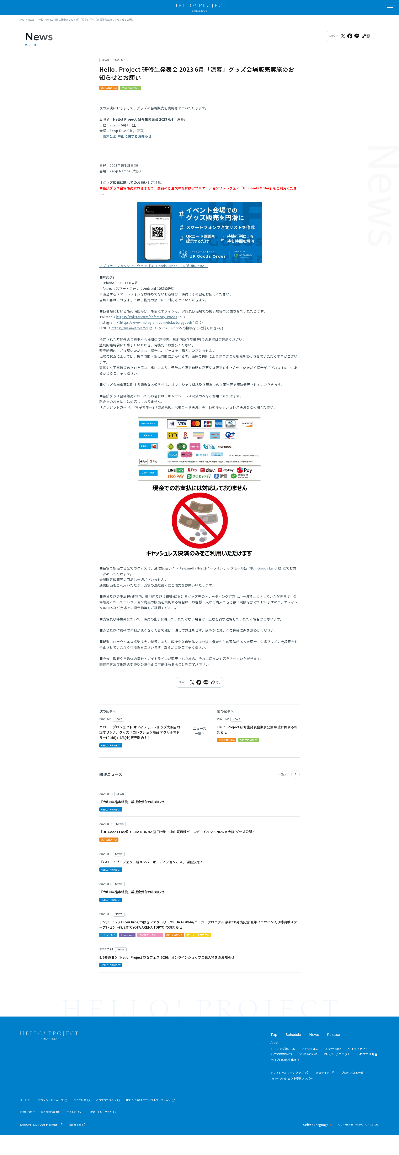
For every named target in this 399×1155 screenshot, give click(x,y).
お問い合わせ (27, 1112)
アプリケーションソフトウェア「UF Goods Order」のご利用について (153, 265)
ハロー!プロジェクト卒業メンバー (291, 1078)
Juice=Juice (333, 1049)
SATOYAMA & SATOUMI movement (39, 1124)
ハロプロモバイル (106, 1100)
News (314, 1034)
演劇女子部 (75, 1124)
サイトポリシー (75, 1112)
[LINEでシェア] (356, 35)
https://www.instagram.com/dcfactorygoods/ (157, 322)
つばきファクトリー (361, 1049)
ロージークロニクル (337, 1054)
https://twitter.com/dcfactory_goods (146, 316)
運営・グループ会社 (101, 1112)
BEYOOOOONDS (281, 1054)
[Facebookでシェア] (349, 35)
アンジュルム (310, 1049)
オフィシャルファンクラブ (287, 1073)
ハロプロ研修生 (367, 1054)
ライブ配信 (79, 1100)
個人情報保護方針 (51, 1112)
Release (333, 1034)
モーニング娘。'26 (282, 1049)
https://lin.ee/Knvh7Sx (129, 327)
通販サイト (323, 1073)
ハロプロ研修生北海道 (284, 1060)
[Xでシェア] (343, 36)
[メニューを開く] (390, 7)
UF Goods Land (264, 568)
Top (273, 1034)
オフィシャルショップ (50, 1100)
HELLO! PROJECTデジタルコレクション (148, 1100)
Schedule (293, 1034)
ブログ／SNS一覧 (352, 1073)
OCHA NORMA (308, 1054)
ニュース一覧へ (199, 731)
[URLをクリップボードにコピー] (366, 35)
